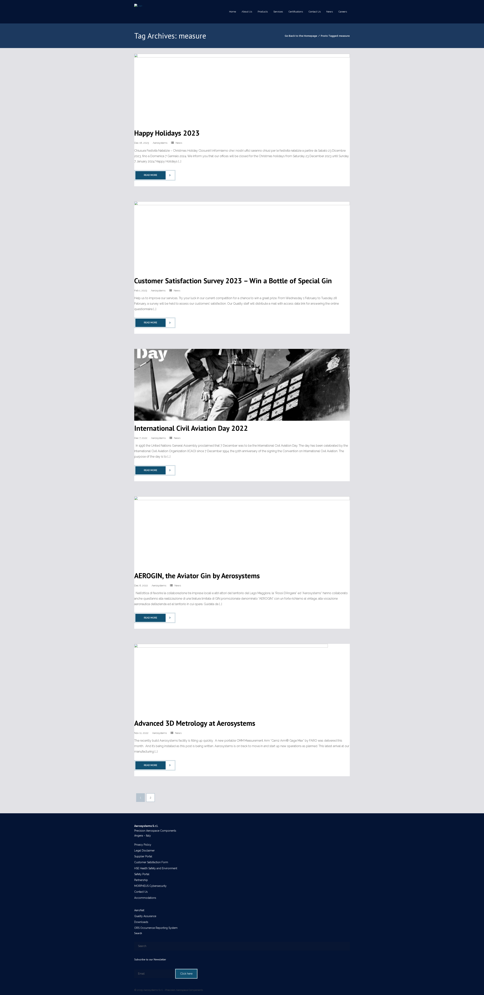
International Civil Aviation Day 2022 (191, 428)
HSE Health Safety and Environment (155, 868)
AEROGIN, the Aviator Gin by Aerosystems (197, 575)
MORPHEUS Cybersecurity (150, 885)
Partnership (141, 880)
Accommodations (145, 897)
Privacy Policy (142, 844)
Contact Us (141, 891)
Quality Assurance (145, 916)
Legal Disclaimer (144, 850)
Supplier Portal (143, 856)
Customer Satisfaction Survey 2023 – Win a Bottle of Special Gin (233, 280)
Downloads (141, 922)
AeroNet (139, 910)
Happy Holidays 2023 (167, 132)
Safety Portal (141, 874)
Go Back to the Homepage (301, 35)
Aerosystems (160, 142)
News (179, 142)
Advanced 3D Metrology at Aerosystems (194, 723)
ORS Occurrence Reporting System (156, 927)
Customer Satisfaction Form (151, 862)
